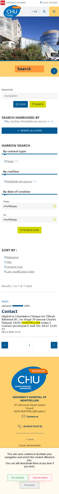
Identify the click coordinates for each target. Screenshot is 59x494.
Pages (9, 161)
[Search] (44, 11)
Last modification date (20, 271)
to (5, 215)
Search (39, 104)
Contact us (32, 416)
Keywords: (7, 89)
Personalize (29, 485)
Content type (14, 266)
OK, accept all (17, 478)
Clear (22, 104)
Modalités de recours (19, 181)
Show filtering (54, 71)
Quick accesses (50, 3)
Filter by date (31, 230)
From (6, 201)
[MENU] (54, 11)
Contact (10, 311)
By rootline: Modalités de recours (26, 121)
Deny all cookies (40, 478)
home (30, 439)
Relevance (12, 257)
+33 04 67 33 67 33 (32, 426)
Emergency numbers (16, 3)
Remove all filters (31, 130)
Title (8, 262)
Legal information (30, 445)
